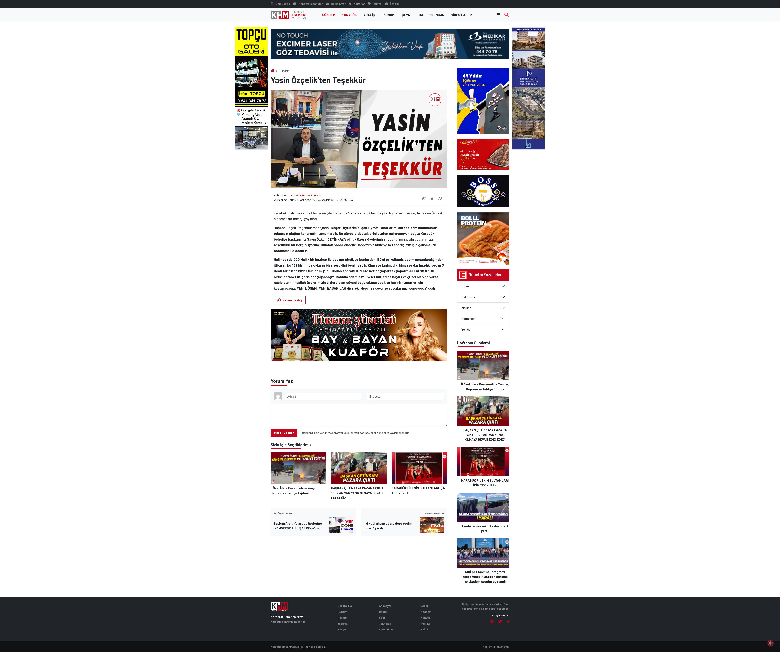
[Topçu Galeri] (251, 88)
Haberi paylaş (292, 300)
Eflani (466, 286)
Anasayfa (385, 606)
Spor (382, 617)
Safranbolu (469, 318)
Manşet (425, 617)
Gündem (328, 15)
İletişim (394, 3)
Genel (424, 606)
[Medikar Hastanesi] (390, 43)
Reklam (342, 617)
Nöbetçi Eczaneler (311, 3)
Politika (425, 623)
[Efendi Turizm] (528, 88)
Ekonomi (388, 15)
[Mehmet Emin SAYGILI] (359, 337)
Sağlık (383, 611)
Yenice (466, 329)
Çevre (407, 15)
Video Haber (461, 15)
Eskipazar (468, 297)
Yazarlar (359, 3)
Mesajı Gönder (284, 432)
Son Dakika (283, 3)
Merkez (466, 308)
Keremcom (501, 646)
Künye (377, 3)
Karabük (349, 15)
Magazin (425, 611)
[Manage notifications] (770, 643)
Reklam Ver (338, 3)
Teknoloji (385, 623)
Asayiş (369, 15)
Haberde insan (431, 15)
